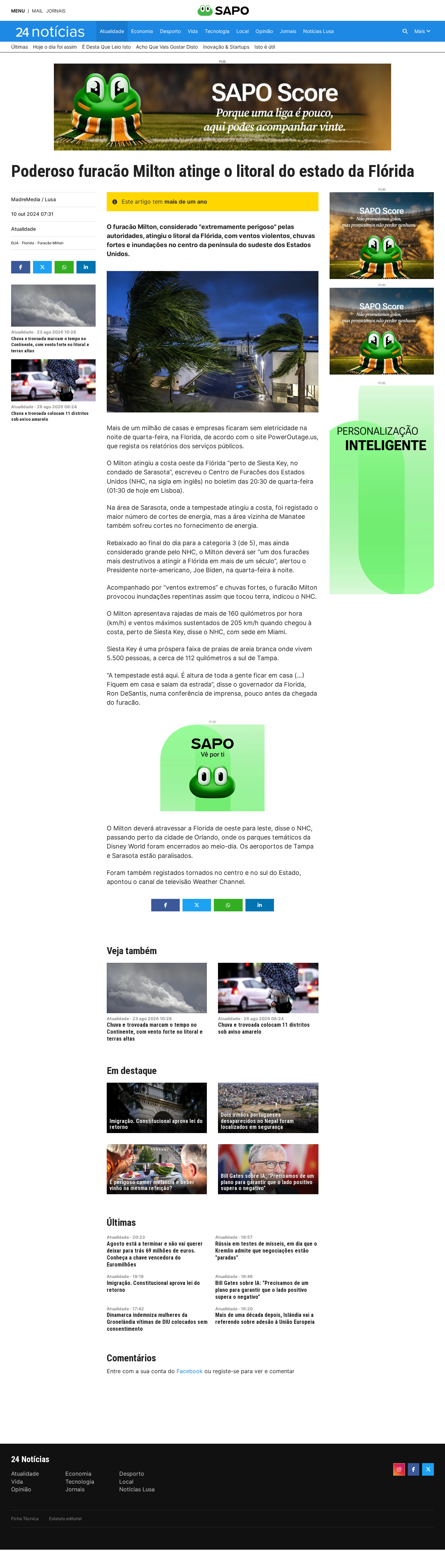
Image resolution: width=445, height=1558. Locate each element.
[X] (428, 1469)
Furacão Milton (50, 243)
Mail (37, 11)
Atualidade (23, 229)
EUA (14, 243)
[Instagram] (399, 1469)
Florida (28, 243)
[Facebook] (414, 1469)
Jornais (55, 11)
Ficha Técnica (25, 1518)
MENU (18, 11)
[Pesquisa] (405, 31)
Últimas (121, 1222)
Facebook (190, 1371)
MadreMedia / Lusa (33, 199)
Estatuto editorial (65, 1518)
